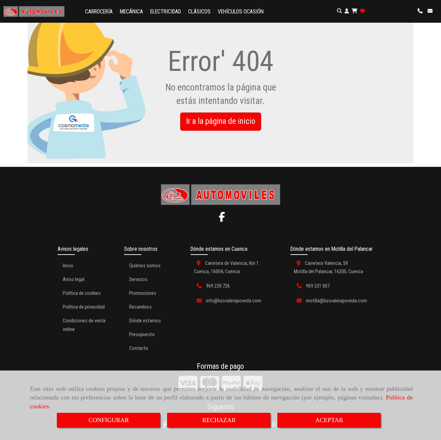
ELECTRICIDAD (165, 11)
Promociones (142, 293)
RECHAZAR (219, 420)
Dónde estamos (145, 321)
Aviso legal (73, 279)
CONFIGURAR (109, 420)
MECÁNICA (131, 11)
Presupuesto (142, 334)
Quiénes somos (145, 266)
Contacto (138, 348)
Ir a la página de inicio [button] (220, 121)
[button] (346, 12)
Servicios (138, 279)
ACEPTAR (329, 420)
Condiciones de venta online (84, 325)
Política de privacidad (84, 307)
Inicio (68, 266)
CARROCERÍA (99, 11)
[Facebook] (222, 219)
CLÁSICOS (199, 11)
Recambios (140, 307)
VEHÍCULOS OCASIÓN (241, 11)
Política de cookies (82, 293)
